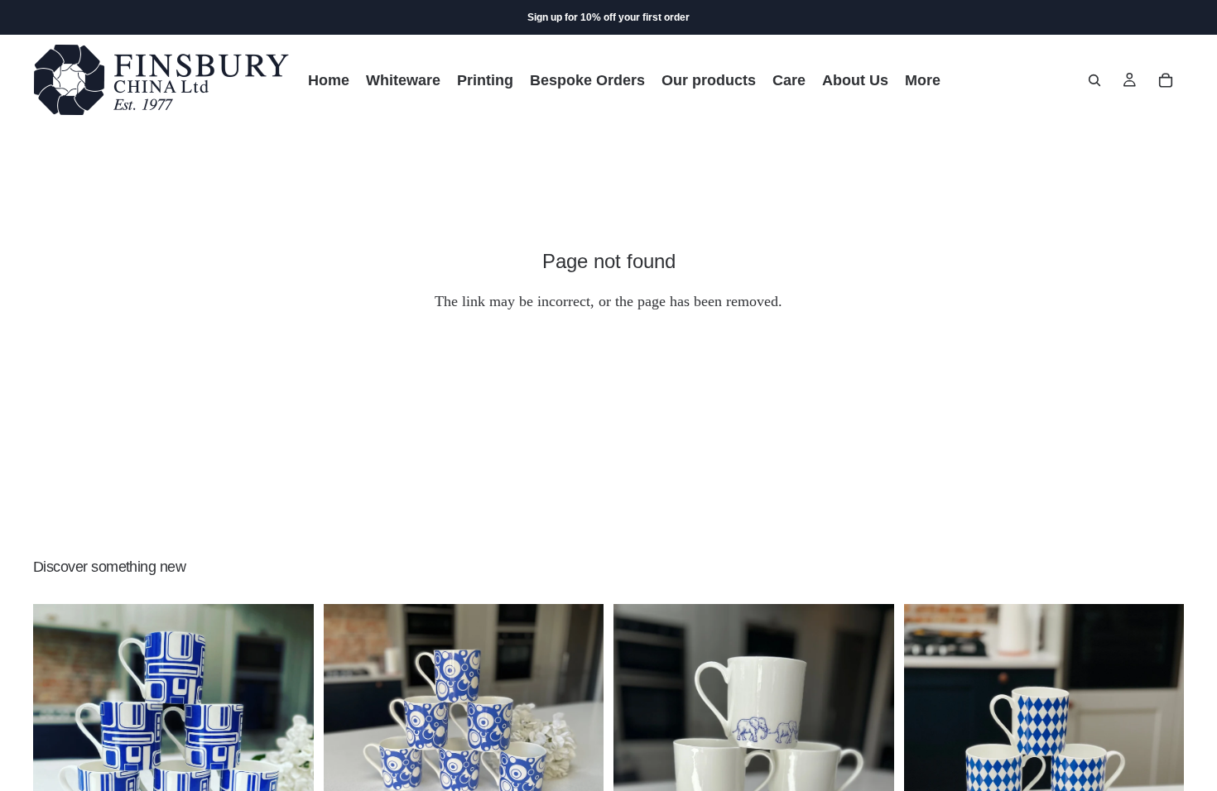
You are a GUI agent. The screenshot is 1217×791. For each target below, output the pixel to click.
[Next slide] (289, 737)
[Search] (1094, 80)
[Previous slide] (58, 737)
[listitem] (923, 80)
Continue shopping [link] (608, 368)
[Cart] (1165, 80)
